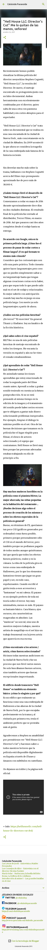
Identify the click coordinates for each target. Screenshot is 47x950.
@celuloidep (21, 898)
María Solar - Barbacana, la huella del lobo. (21, 873)
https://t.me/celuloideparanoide (16, 911)
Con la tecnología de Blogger (25, 941)
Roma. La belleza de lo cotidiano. (16, 876)
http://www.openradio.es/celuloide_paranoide (22, 920)
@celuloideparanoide (27, 903)
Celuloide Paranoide (17, 4)
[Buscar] (43, 4)
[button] (4, 37)
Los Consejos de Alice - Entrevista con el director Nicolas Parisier (20, 869)
